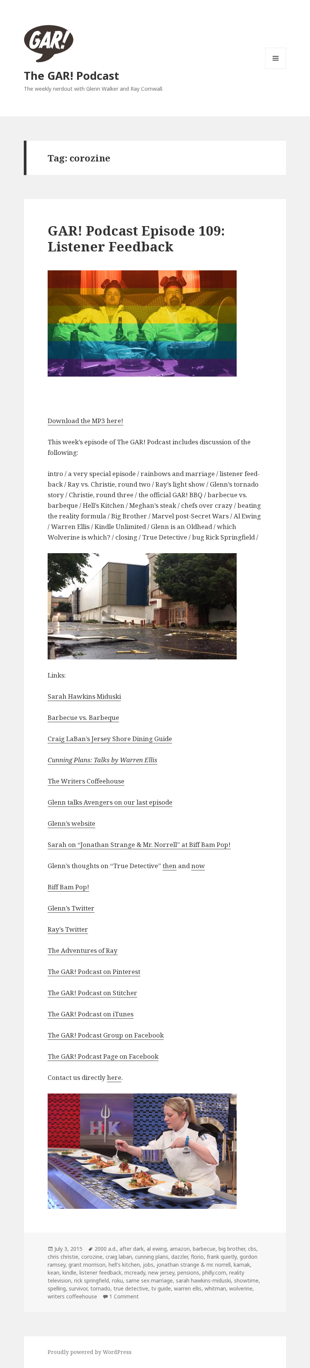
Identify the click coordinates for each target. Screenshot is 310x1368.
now (198, 865)
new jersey (161, 1272)
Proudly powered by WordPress (90, 1352)
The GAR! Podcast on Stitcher (92, 992)
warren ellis (188, 1288)
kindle (69, 1272)
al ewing (157, 1248)
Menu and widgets (275, 68)
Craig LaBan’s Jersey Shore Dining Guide (110, 738)
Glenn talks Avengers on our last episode (110, 802)
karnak (242, 1264)
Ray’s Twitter (68, 929)
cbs (252, 1248)
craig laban (118, 1256)
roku (117, 1280)
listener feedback (100, 1272)
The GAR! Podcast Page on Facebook (103, 1056)
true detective (130, 1288)
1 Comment (124, 1296)
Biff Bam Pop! (68, 887)
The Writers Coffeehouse (86, 781)
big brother (232, 1248)
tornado (100, 1288)
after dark (131, 1248)
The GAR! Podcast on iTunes (90, 1014)
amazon (180, 1248)
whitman (215, 1288)
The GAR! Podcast (71, 75)
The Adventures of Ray (83, 950)
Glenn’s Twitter (71, 908)
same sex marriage (149, 1280)
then (170, 865)
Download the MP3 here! (85, 420)
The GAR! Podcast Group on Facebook (106, 1035)
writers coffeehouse (72, 1296)
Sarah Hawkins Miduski (84, 696)
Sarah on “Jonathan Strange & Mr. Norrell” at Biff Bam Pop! (139, 844)
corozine (91, 1256)
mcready (134, 1272)
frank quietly (222, 1256)
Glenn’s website (71, 823)
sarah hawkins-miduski (203, 1280)
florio (197, 1256)
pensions (188, 1272)
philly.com (214, 1272)
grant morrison (86, 1264)
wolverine (241, 1288)
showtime (246, 1280)
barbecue (204, 1248)
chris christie (63, 1256)
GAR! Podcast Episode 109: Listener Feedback (136, 238)
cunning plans (151, 1256)
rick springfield (91, 1280)
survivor (78, 1288)
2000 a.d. (105, 1248)
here (114, 1077)
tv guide (161, 1288)
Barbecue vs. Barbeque (83, 717)
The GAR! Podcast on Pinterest (94, 971)
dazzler (179, 1256)
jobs (148, 1264)
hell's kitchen (124, 1264)
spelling (57, 1288)
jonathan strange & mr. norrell (194, 1264)
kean (53, 1272)
